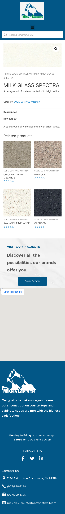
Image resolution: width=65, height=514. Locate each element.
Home (6, 73)
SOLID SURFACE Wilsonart (25, 73)
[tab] (32, 112)
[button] (32, 27)
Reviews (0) (10, 118)
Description (10, 112)
